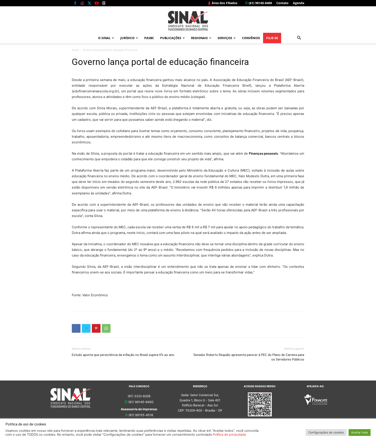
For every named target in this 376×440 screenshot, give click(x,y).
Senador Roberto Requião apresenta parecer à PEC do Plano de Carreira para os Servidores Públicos (248, 357)
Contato (282, 3)
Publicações (170, 38)
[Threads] (104, 3)
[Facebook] (75, 3)
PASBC (149, 38)
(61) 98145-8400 (260, 3)
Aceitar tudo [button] (359, 432)
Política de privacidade (229, 435)
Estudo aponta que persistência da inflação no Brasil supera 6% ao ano (123, 355)
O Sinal (104, 38)
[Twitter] (89, 3)
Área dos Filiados (224, 3)
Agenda (298, 3)
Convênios (251, 38)
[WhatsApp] (106, 328)
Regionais (199, 38)
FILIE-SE (272, 38)
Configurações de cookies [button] (326, 432)
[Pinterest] (96, 328)
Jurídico (127, 38)
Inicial (75, 50)
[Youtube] (96, 3)
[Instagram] (82, 3)
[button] (299, 38)
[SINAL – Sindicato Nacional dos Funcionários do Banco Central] (188, 21)
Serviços (225, 38)
